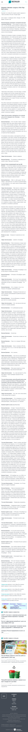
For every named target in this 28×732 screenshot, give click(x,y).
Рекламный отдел (14, 708)
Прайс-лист (14, 709)
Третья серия (4, 589)
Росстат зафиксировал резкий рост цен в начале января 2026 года (13, 622)
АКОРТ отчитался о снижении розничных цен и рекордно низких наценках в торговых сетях (13, 616)
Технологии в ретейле (12, 659)
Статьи (7, 659)
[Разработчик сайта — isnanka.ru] (18, 729)
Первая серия (4, 584)
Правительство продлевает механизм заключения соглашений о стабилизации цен (13, 626)
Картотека (14, 703)
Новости (14, 700)
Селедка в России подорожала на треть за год (13, 631)
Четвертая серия (5, 594)
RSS (14, 696)
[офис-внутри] (14, 603)
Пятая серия (4, 599)
